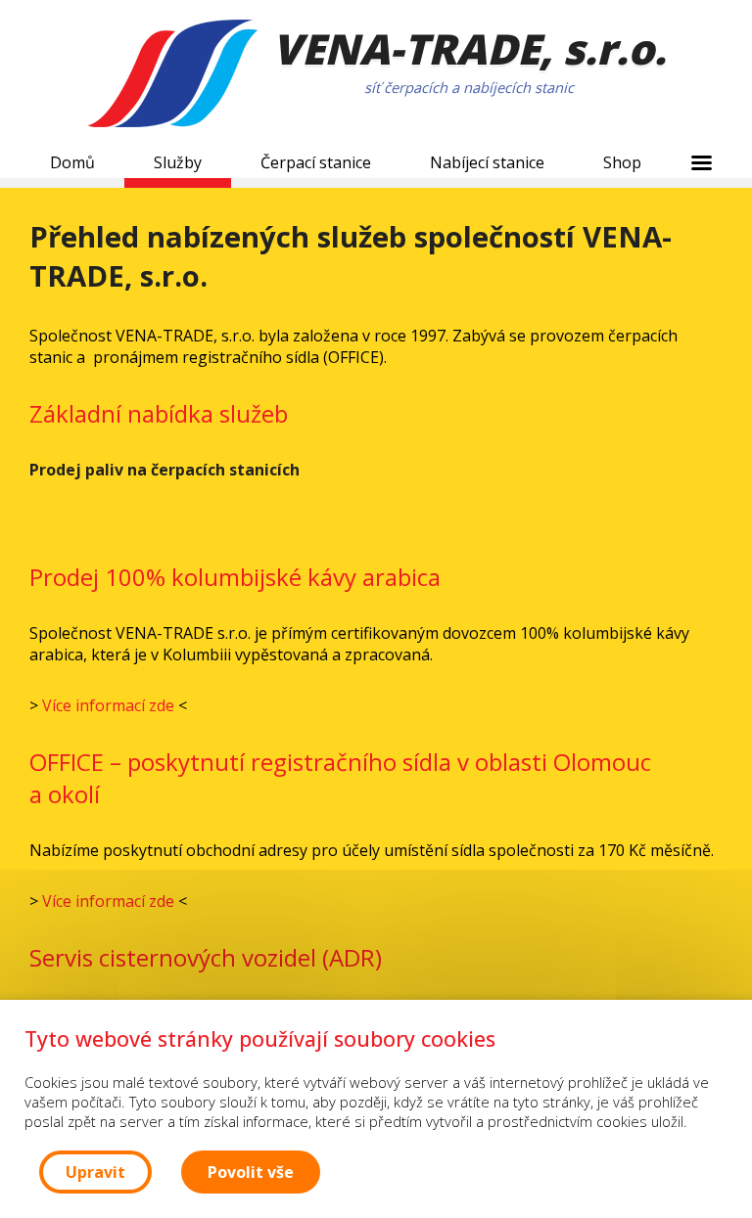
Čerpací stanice (315, 162)
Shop (622, 162)
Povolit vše (251, 1172)
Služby (178, 162)
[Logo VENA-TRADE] (172, 76)
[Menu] (701, 162)
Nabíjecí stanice (487, 162)
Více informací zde (108, 705)
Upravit (95, 1172)
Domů (72, 162)
